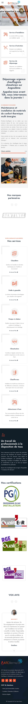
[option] (14, 215)
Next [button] (16, 205)
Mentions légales (6, 694)
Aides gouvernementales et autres (10, 688)
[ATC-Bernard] (14, 2)
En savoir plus (13, 272)
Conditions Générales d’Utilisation (10, 691)
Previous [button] (12, 205)
